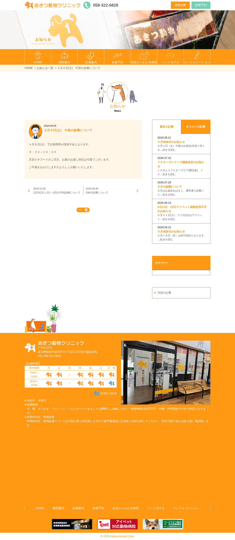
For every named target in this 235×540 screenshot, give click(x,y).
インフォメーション (186, 508)
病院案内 (58, 508)
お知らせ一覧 (45, 68)
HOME (38, 62)
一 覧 (83, 210)
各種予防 (98, 508)
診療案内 (78, 508)
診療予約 (201, 5)
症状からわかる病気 (144, 62)
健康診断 (180, 5)
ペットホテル (170, 62)
